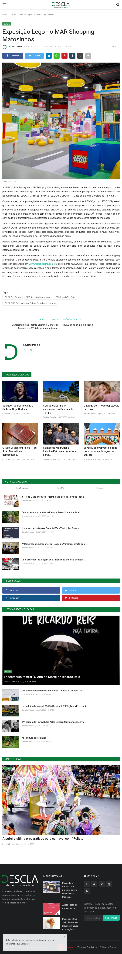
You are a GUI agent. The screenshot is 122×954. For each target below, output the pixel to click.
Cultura (13, 14)
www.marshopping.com (41, 263)
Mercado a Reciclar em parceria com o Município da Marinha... (69, 890)
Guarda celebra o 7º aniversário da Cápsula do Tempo (58, 409)
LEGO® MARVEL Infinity (65, 297)
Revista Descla (15, 46)
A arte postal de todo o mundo (69, 906)
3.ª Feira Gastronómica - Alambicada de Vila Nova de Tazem (53, 497)
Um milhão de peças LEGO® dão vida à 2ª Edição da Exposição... (55, 706)
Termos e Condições (87, 947)
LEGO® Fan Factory (12, 297)
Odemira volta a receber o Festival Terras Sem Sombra (50, 512)
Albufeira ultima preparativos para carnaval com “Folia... (42, 838)
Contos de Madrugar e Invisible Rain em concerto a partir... (59, 451)
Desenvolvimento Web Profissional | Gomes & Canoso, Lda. (52, 690)
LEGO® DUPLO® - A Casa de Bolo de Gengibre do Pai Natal (30, 303)
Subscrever (111, 917)
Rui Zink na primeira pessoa (78, 324)
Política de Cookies (108, 947)
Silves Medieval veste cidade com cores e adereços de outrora (100, 451)
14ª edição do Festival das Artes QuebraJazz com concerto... (54, 722)
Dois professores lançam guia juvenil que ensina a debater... (53, 559)
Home (4, 14)
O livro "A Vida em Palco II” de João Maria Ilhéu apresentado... (19, 451)
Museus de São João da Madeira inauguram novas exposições (70, 924)
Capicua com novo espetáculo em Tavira (101, 407)
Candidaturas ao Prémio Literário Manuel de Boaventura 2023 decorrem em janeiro (35, 326)
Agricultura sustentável (34, 738)
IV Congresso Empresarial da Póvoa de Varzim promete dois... (54, 544)
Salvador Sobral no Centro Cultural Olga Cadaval (17, 407)
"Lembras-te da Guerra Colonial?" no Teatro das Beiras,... (51, 528)
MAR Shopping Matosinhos (38, 297)
